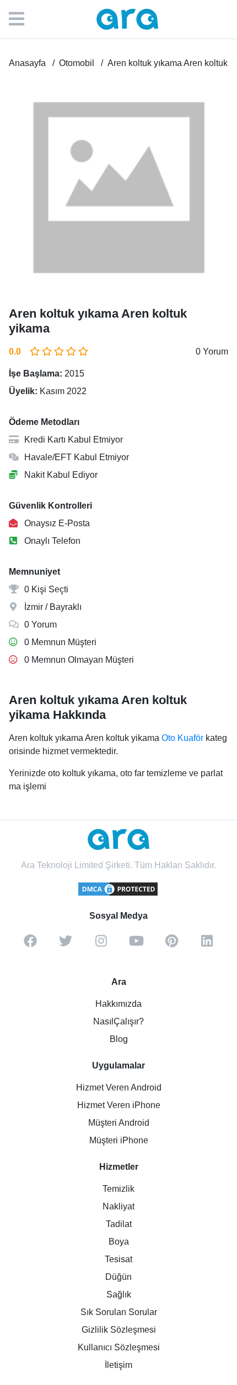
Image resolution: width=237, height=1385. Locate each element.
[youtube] (136, 944)
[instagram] (101, 944)
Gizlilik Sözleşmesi (119, 1329)
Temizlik (118, 1188)
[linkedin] (206, 944)
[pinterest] (171, 944)
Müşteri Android (118, 1122)
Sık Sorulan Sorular (118, 1312)
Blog (119, 1039)
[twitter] (65, 944)
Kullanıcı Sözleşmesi (119, 1347)
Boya (119, 1241)
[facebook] (30, 944)
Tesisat (118, 1259)
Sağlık (118, 1294)
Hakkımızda (118, 1003)
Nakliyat (118, 1206)
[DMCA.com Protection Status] (118, 894)
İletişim (118, 1365)
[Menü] (22, 19)
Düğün (118, 1277)
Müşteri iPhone (118, 1140)
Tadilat (119, 1224)
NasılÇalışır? (118, 1021)
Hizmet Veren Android (118, 1087)
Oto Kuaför (182, 738)
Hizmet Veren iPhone (118, 1105)
